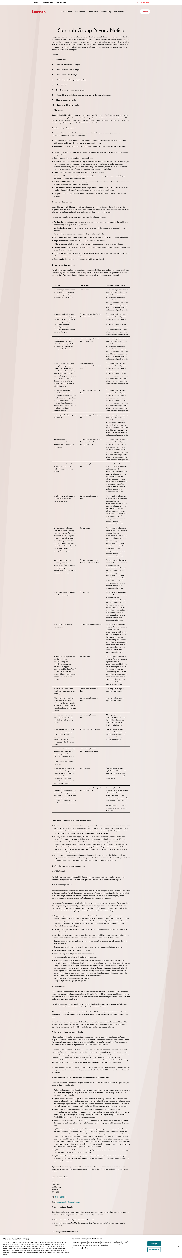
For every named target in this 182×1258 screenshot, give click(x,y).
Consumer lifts (61, 3)
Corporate (35, 3)
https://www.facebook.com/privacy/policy (74, 978)
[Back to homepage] (39, 11)
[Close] (178, 1246)
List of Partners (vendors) (80, 1248)
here (92, 1220)
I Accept (154, 1243)
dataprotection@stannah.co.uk (68, 1202)
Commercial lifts (47, 3)
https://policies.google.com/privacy (73, 980)
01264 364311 (145, 3)
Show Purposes (154, 1249)
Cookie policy (62, 742)
